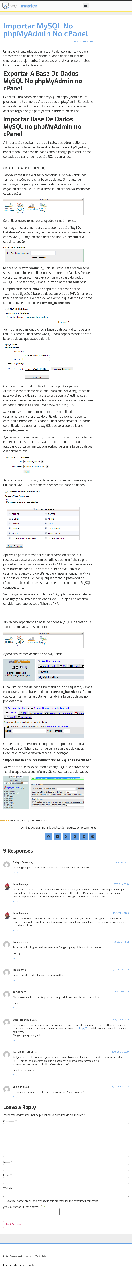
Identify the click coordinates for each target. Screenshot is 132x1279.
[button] (86, 5)
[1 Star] (1, 820)
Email (7, 1175)
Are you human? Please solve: (21, 1207)
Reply (15, 872)
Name (7, 1162)
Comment (10, 1121)
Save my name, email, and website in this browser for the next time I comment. (52, 1201)
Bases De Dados (83, 41)
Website (8, 1188)
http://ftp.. (84, 1028)
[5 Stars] (9, 820)
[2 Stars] (3, 820)
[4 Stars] (7, 820)
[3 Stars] (5, 820)
